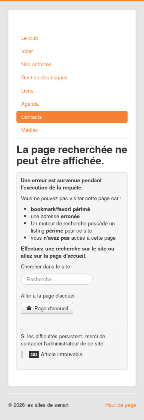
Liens (27, 90)
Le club (29, 37)
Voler (27, 51)
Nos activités (36, 64)
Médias (29, 130)
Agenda (30, 103)
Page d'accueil (50, 308)
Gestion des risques (44, 77)
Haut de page (120, 404)
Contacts (31, 116)
